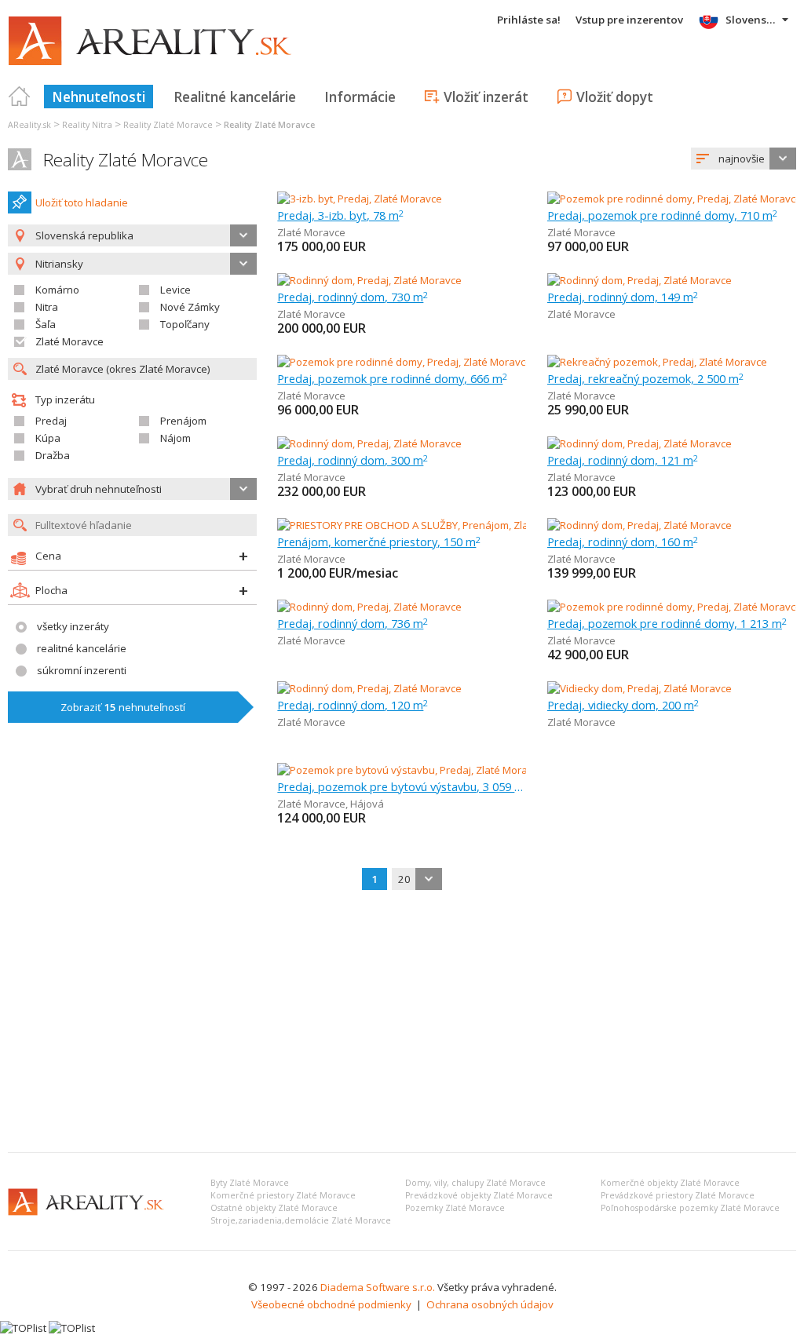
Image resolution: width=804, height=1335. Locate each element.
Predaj (51, 421)
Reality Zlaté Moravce (125, 160)
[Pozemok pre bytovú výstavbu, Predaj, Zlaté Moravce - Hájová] (425, 770)
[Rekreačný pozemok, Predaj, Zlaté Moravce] (657, 362)
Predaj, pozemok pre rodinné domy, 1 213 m (667, 623)
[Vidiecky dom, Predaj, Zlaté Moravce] (639, 688)
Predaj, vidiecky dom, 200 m (623, 705)
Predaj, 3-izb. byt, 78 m (340, 215)
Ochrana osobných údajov (490, 1304)
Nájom (175, 438)
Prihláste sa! (529, 20)
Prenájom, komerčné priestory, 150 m (379, 541)
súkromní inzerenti (81, 670)
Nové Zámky (190, 307)
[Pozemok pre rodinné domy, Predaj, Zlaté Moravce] (671, 198)
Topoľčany (185, 324)
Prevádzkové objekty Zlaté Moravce (479, 1195)
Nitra (46, 307)
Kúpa (47, 438)
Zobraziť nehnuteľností (122, 707)
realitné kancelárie (81, 648)
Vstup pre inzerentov (629, 20)
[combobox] (743, 159)
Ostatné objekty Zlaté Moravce (274, 1207)
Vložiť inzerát (486, 96)
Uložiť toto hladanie (81, 202)
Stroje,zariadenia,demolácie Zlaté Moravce (300, 1220)
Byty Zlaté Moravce (249, 1182)
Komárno (57, 290)
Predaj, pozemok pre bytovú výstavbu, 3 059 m (401, 786)
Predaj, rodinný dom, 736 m (352, 623)
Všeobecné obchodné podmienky (331, 1304)
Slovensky (751, 20)
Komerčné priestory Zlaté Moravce (283, 1195)
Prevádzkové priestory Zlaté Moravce (678, 1195)
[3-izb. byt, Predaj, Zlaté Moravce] (359, 198)
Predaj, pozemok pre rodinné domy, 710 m (662, 215)
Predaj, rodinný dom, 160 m (622, 541)
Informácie (360, 96)
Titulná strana (19, 96)
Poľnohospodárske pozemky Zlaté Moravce (690, 1207)
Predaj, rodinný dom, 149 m (622, 297)
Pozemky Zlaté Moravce (455, 1207)
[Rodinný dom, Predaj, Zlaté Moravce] (369, 280)
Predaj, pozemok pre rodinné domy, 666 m (392, 378)
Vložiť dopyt (614, 96)
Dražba (52, 455)
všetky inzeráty (73, 626)
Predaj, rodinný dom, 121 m (622, 460)
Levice (175, 290)
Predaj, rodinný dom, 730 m (352, 297)
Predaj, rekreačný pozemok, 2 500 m (645, 378)
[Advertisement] (402, 1023)
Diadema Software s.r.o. (377, 1287)
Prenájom (183, 421)
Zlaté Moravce (69, 341)
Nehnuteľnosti (98, 96)
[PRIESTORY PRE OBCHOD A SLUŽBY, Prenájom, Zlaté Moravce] (423, 525)
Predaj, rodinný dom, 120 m (352, 705)
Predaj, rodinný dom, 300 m (352, 460)
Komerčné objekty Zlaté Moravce (670, 1182)
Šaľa (45, 324)
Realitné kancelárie (235, 96)
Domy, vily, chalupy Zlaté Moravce (475, 1182)
